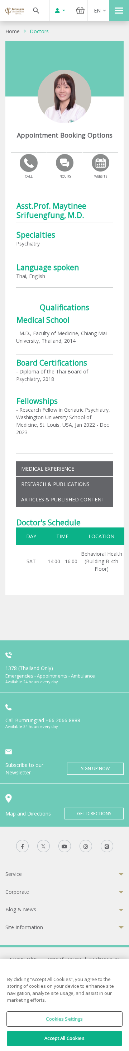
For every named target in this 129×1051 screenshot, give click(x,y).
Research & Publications (55, 484)
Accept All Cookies (64, 1038)
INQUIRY (64, 176)
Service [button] (13, 874)
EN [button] (97, 10)
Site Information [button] (24, 927)
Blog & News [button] (20, 909)
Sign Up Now (95, 768)
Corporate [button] (17, 891)
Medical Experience (47, 468)
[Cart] (80, 10)
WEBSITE (100, 176)
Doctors (39, 31)
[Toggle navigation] (119, 10)
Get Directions (94, 813)
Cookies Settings (64, 1019)
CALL (29, 176)
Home (12, 31)
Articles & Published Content (63, 499)
